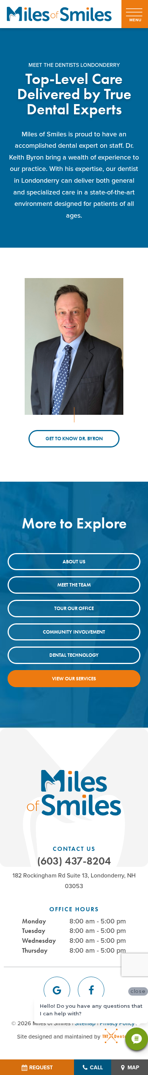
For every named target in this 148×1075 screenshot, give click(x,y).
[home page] (59, 14)
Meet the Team (74, 585)
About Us (74, 561)
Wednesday (39, 940)
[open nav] (135, 14)
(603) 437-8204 (74, 861)
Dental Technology (74, 655)
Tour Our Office (74, 608)
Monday (34, 921)
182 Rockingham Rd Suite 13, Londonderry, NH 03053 (74, 880)
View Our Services (74, 678)
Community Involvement (74, 632)
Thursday (34, 950)
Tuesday (33, 930)
